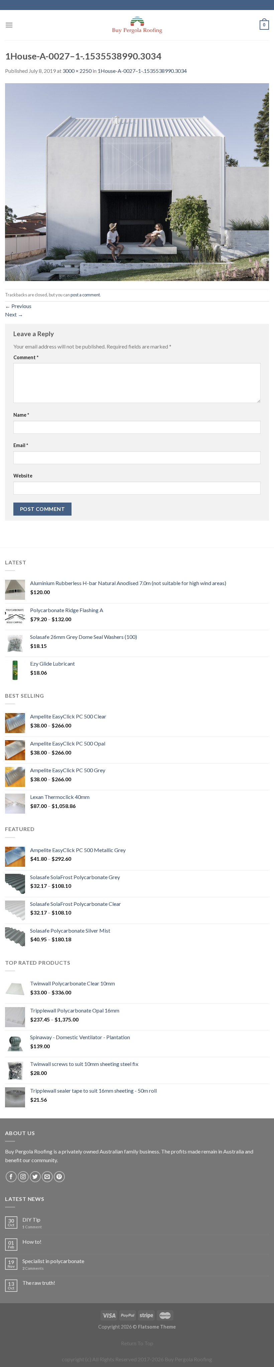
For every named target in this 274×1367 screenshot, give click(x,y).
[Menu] (9, 25)
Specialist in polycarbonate (53, 1261)
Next (14, 314)
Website (22, 476)
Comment (25, 357)
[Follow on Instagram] (23, 1176)
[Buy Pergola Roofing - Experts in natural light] (137, 25)
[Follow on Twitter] (35, 1176)
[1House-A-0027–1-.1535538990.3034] (137, 181)
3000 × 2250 (77, 70)
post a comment (85, 294)
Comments (33, 1268)
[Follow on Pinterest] (59, 1176)
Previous (18, 306)
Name (21, 415)
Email (20, 445)
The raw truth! (38, 1282)
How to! (31, 1241)
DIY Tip (31, 1219)
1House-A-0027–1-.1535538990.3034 (142, 70)
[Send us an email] (47, 1176)
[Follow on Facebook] (11, 1176)
